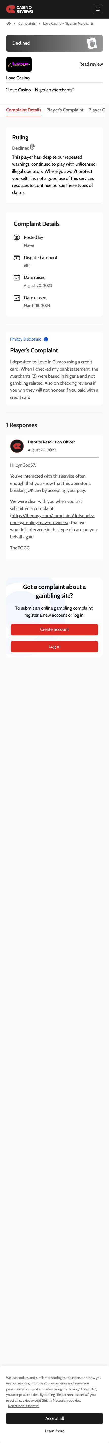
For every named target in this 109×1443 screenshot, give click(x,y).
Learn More (54, 1431)
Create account (54, 629)
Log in (54, 646)
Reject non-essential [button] (23, 1406)
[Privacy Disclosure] (46, 339)
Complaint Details (23, 110)
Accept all (54, 1418)
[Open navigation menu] (98, 9)
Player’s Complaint (64, 110)
